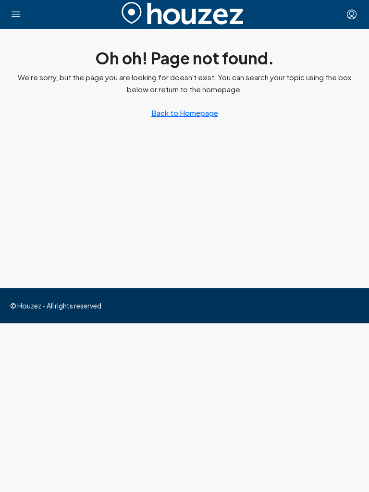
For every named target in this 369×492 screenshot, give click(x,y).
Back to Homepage (184, 112)
